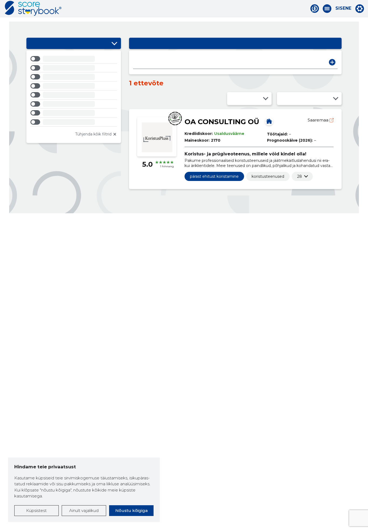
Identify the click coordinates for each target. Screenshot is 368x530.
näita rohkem (299, 176)
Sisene (343, 8)
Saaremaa (318, 120)
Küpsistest (36, 510)
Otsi (332, 62)
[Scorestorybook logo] (33, 8)
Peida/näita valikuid (114, 43)
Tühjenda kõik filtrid (93, 134)
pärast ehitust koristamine (214, 176)
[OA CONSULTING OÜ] (269, 121)
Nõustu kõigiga (131, 510)
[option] (73, 60)
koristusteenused (268, 176)
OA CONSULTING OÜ (222, 121)
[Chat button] (314, 8)
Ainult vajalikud (84, 510)
